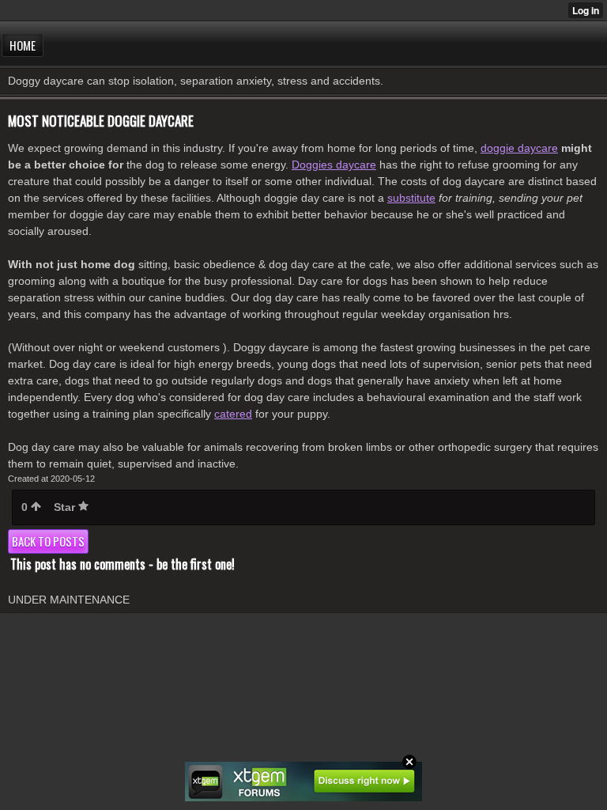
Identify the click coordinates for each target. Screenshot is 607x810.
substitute (411, 197)
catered (233, 413)
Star (66, 507)
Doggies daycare (334, 164)
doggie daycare (519, 148)
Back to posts (48, 541)
